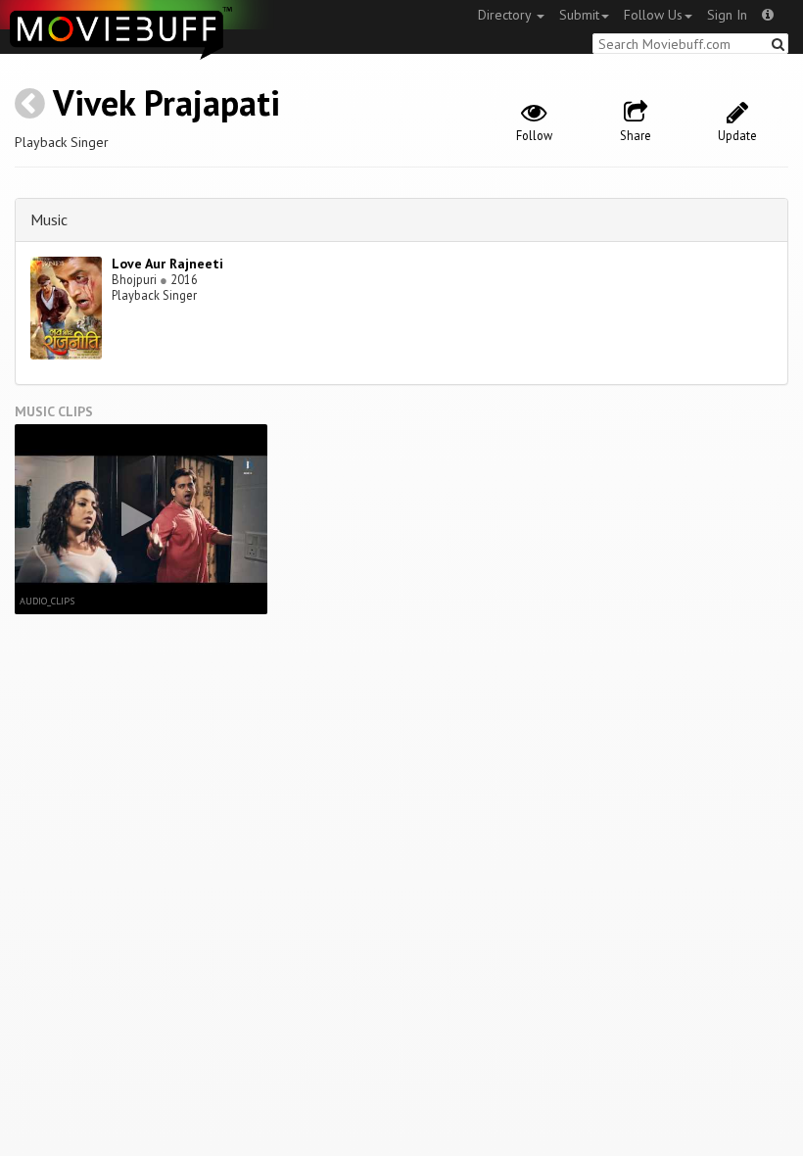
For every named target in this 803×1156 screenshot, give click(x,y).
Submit (579, 15)
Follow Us (653, 15)
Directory (506, 15)
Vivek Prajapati (166, 102)
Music (49, 219)
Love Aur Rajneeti (167, 263)
